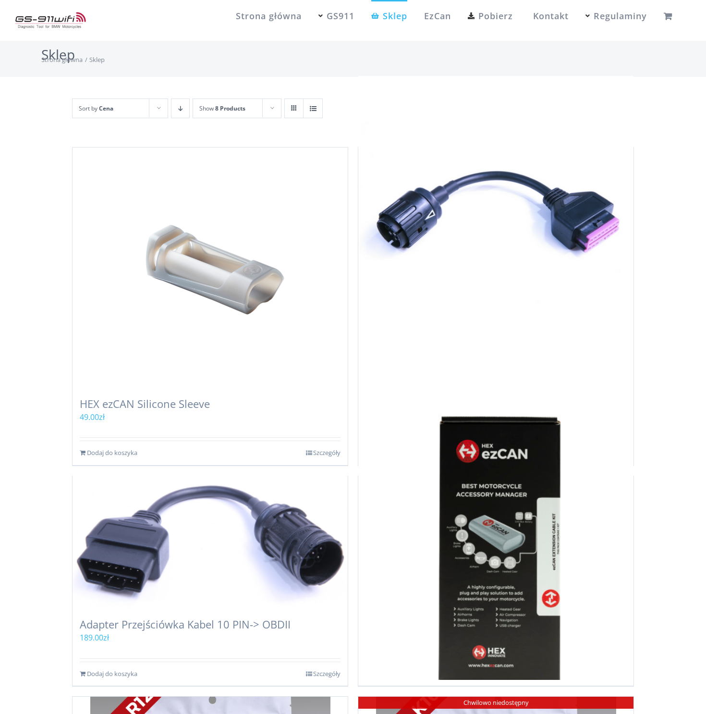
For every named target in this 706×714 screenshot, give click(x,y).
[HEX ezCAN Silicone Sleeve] (210, 268)
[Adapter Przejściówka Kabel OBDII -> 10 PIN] (495, 214)
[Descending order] (180, 108)
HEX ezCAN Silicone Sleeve (145, 403)
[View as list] (313, 108)
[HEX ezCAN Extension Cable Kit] (495, 542)
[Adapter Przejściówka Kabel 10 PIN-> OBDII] (210, 542)
